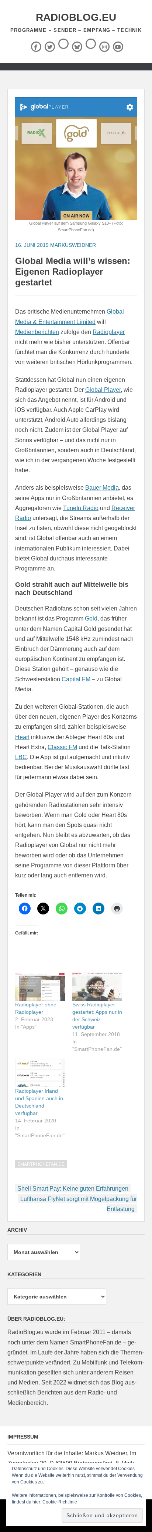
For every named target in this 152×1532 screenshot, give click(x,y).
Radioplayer (109, 332)
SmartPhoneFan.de (41, 1164)
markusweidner (73, 245)
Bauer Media (102, 487)
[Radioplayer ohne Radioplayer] (40, 986)
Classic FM (62, 747)
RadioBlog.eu (76, 17)
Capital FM (76, 679)
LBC (21, 757)
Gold (91, 618)
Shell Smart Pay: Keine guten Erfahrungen (72, 1188)
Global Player (103, 390)
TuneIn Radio (81, 508)
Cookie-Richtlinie (59, 1502)
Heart (22, 737)
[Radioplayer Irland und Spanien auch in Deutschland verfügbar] (40, 1073)
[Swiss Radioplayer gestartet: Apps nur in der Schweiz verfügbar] (97, 986)
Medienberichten (37, 332)
